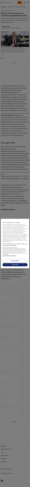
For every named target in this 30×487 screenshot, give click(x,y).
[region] (15, 243)
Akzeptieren (15, 264)
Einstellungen (15, 260)
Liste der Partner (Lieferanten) (9, 255)
